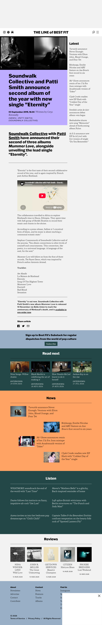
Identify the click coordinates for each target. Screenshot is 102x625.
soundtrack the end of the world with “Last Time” (28, 490)
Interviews (16, 381)
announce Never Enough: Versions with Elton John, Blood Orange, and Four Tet (78, 54)
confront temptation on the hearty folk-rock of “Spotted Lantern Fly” (72, 518)
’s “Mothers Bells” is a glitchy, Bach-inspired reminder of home (70, 490)
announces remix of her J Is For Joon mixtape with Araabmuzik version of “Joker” (79, 86)
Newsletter (15, 590)
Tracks (38, 597)
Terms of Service (17, 618)
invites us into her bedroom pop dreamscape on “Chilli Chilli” (29, 517)
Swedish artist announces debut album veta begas (79, 113)
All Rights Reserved (51, 618)
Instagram (65, 590)
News (12, 118)
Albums (39, 601)
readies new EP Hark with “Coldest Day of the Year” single (78, 100)
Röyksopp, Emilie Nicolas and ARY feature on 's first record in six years (79, 70)
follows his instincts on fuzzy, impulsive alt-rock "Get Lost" (28, 502)
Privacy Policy (34, 618)
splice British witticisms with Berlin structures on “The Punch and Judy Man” (70, 503)
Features (39, 594)
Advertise (14, 594)
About (13, 587)
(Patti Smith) (25, 118)
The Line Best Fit (51, 32)
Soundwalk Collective (28, 133)
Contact (14, 597)
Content (39, 587)
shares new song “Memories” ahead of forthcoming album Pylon (79, 124)
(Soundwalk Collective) (23, 120)
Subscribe (51, 344)
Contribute (15, 601)
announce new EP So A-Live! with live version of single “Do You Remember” (79, 137)
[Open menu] (97, 32)
